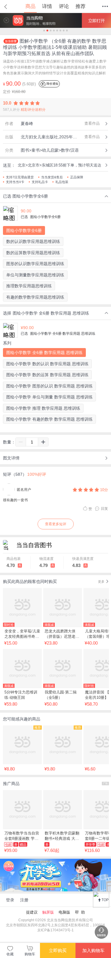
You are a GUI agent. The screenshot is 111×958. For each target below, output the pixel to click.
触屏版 (48, 912)
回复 (104, 509)
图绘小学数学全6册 (24, 230)
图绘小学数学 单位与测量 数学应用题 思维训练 (49, 397)
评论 (64, 6)
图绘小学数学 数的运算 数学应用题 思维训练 (47, 374)
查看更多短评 (55, 524)
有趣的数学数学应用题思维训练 (35, 297)
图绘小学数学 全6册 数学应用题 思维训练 (44, 352)
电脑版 (64, 912)
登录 (10, 900)
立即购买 (58, 950)
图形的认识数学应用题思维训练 (35, 263)
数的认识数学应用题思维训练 (33, 241)
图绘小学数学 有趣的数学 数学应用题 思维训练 (49, 419)
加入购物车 (93, 950)
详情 (47, 6)
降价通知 (52, 83)
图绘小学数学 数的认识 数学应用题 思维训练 (47, 363)
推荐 (80, 6)
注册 (24, 900)
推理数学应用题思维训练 (29, 285)
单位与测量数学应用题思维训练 (35, 275)
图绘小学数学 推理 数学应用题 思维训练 (43, 408)
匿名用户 (24, 490)
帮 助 (80, 912)
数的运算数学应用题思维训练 (33, 252)
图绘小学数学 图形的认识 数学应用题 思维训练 (49, 386)
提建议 (32, 912)
